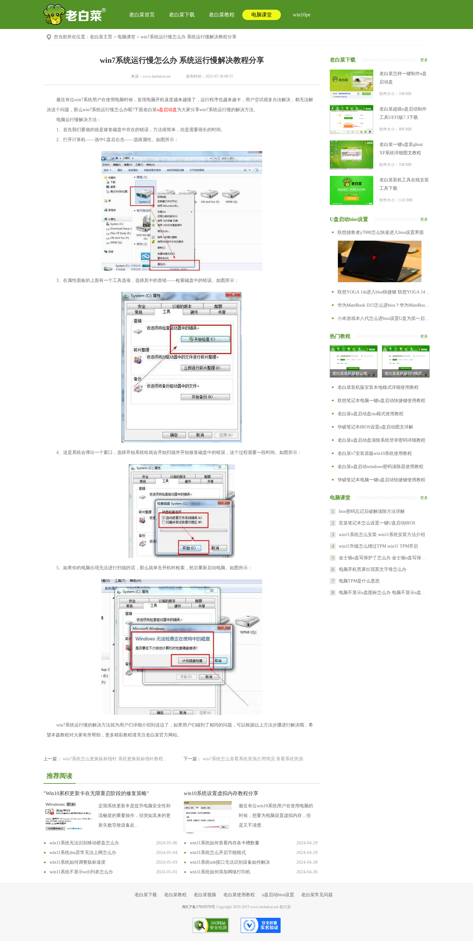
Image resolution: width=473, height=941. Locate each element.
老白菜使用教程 (239, 894)
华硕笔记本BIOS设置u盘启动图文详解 (375, 427)
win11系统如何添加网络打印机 (220, 871)
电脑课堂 (261, 14)
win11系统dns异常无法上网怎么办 (83, 852)
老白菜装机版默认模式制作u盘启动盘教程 (354, 373)
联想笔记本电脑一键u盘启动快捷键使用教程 (381, 400)
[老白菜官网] (75, 14)
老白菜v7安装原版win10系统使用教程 (375, 453)
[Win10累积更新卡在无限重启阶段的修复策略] (67, 817)
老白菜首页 (142, 14)
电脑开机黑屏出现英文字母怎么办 (372, 569)
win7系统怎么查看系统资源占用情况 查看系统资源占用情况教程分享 (257, 758)
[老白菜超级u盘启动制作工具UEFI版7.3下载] (351, 119)
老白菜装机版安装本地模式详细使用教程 (378, 387)
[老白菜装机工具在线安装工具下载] (351, 190)
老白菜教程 (222, 14)
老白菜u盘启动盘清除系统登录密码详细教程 (381, 440)
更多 (424, 60)
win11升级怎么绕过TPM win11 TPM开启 (378, 546)
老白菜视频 (205, 894)
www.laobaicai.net (157, 76)
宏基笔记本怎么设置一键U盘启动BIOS (377, 523)
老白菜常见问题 (317, 894)
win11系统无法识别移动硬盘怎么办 (84, 842)
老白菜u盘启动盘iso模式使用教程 (370, 413)
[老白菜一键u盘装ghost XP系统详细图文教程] (351, 154)
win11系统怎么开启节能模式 (218, 852)
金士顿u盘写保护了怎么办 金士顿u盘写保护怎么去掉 (384, 557)
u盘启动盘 (167, 109)
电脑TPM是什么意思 (359, 581)
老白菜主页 (101, 36)
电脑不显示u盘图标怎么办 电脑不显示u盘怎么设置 (384, 592)
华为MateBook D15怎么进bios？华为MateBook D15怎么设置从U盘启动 (384, 305)
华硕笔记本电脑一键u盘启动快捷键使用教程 (381, 479)
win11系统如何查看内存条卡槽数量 (224, 842)
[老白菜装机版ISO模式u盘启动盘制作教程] (406, 361)
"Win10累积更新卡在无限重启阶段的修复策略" (96, 793)
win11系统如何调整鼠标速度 (78, 862)
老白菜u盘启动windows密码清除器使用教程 (380, 466)
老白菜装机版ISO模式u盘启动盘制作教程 (407, 373)
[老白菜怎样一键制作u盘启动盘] (351, 84)
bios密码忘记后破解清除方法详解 (372, 511)
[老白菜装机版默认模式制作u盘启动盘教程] (353, 361)
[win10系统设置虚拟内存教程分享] (208, 817)
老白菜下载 (182, 14)
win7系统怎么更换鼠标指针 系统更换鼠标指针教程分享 (117, 758)
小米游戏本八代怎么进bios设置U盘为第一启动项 (384, 318)
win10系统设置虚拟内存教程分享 (221, 793)
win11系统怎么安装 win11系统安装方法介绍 (382, 534)
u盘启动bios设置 (278, 894)
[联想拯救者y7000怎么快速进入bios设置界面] (380, 261)
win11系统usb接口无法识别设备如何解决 (230, 862)
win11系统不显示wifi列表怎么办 (81, 871)
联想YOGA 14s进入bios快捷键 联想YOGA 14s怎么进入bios (384, 292)
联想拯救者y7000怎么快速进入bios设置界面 (381, 232)
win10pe (302, 14)
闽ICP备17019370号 (198, 907)
